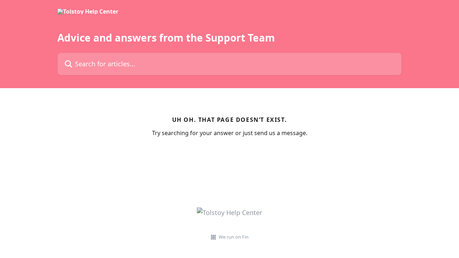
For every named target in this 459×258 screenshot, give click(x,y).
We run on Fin (234, 237)
